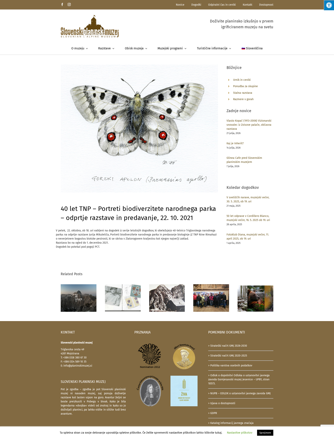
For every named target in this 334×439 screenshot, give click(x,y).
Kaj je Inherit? (235, 143)
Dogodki (196, 4)
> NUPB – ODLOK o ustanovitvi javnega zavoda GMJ (239, 393)
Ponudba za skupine (245, 86)
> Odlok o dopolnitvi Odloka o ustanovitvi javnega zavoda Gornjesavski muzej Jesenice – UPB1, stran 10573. (239, 379)
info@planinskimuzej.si (77, 365)
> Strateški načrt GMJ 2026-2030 (227, 345)
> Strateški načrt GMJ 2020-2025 (227, 355)
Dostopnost (266, 4)
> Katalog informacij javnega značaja (231, 423)
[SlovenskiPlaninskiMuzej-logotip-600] (90, 15)
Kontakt (247, 4)
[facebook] (62, 4)
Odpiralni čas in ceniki (222, 4)
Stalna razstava (242, 93)
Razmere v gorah (243, 99)
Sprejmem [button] (265, 432)
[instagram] (69, 4)
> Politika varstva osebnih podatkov (230, 365)
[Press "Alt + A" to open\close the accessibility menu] (329, 5)
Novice (180, 4)
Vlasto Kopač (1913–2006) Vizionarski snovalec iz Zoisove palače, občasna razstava (249, 125)
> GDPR (212, 413)
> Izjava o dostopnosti (221, 403)
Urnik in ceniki (242, 80)
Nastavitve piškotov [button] (239, 432)
